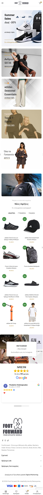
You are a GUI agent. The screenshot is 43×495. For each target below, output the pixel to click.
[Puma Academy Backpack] (30, 252)
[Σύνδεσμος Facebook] (3, 436)
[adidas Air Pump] (11, 308)
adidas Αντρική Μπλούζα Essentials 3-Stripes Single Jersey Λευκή (30, 321)
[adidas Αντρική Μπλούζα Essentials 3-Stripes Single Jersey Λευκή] (30, 308)
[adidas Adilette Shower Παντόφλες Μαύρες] (30, 280)
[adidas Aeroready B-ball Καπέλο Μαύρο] (30, 225)
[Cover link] (21, 28)
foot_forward (21, 345)
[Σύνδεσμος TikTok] (8, 436)
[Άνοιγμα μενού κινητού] (2, 3)
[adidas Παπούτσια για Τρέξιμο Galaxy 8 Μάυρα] (11, 225)
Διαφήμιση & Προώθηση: (21, 471)
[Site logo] (20, 3)
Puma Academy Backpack (30, 264)
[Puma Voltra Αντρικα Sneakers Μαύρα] (11, 252)
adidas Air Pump (11, 319)
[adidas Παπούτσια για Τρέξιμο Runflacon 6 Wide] (11, 280)
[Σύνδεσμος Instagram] (5, 436)
